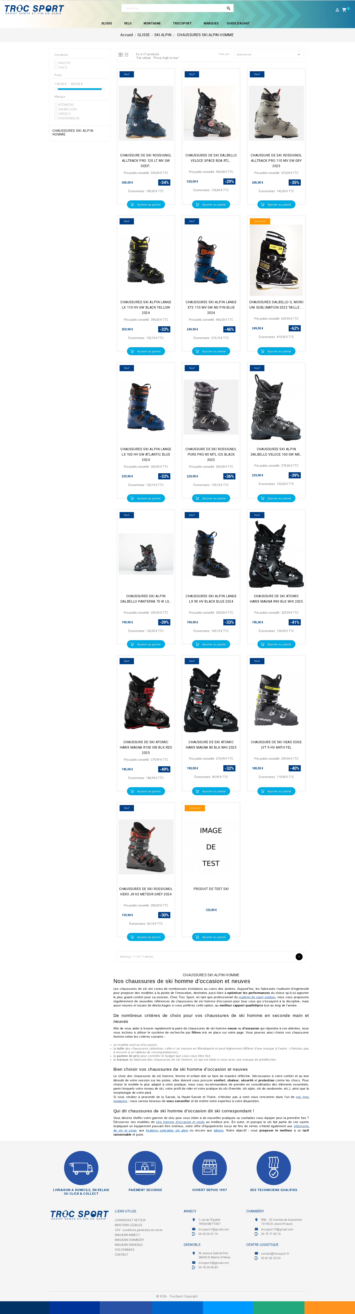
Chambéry (255, 1211)
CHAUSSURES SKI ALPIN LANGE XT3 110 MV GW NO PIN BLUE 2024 (211, 307)
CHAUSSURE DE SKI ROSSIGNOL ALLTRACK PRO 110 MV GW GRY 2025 (276, 160)
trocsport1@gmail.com (213, 1229)
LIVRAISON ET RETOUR (130, 1220)
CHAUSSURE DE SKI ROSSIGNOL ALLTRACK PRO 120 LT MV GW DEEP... (146, 160)
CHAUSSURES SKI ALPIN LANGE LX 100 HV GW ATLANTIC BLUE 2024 (145, 454)
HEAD (64, 113)
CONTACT (121, 1254)
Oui (63, 67)
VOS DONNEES (124, 1249)
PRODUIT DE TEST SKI (211, 889)
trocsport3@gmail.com (213, 1263)
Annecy (190, 1211)
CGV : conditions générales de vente (139, 1230)
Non (64, 62)
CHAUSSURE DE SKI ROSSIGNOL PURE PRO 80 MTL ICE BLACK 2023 (211, 454)
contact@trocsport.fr (275, 1253)
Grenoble (192, 1245)
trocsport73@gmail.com (277, 1229)
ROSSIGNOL (69, 118)
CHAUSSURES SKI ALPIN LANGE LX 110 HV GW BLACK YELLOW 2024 (145, 307)
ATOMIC (66, 104)
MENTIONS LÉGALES (128, 1225)
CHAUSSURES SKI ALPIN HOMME (72, 132)
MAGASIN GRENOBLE (129, 1244)
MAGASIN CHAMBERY (129, 1240)
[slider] (56, 89)
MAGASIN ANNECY (127, 1235)
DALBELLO (68, 109)
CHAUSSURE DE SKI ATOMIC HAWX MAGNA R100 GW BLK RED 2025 (146, 747)
